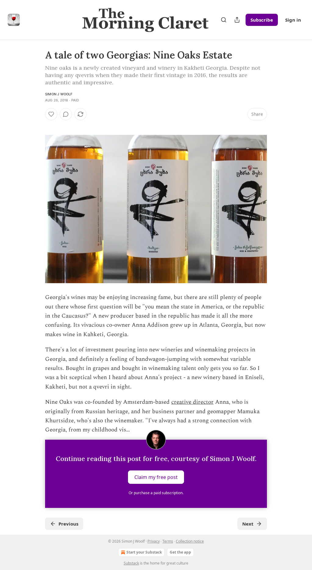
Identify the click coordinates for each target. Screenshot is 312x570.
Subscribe (261, 20)
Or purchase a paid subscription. (156, 492)
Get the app (180, 552)
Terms (167, 541)
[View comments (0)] (66, 114)
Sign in (293, 20)
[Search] (224, 20)
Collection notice (190, 541)
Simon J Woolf (59, 94)
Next (248, 524)
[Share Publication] (237, 20)
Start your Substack (144, 552)
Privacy (153, 541)
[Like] (51, 114)
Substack (131, 563)
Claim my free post (156, 476)
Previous (68, 524)
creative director (192, 402)
